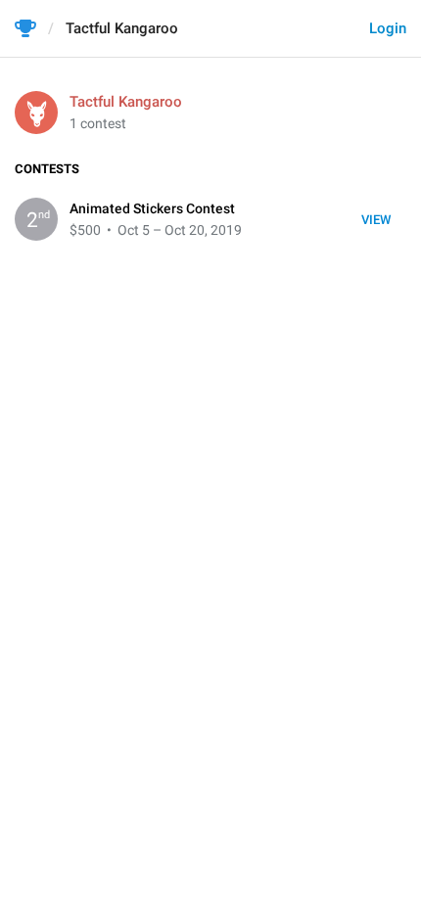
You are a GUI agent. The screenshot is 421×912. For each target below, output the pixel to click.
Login (387, 28)
